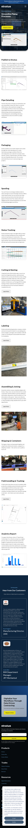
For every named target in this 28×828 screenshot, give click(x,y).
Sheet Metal (4, 769)
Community (4, 783)
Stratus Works (4, 757)
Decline (14, 822)
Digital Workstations (6, 780)
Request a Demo (7, 27)
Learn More (6, 291)
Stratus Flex (4, 754)
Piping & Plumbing (5, 766)
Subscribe (14, 738)
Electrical (3, 771)
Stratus (3, 751)
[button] (25, 6)
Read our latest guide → (14, 2)
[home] (6, 6)
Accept (14, 818)
